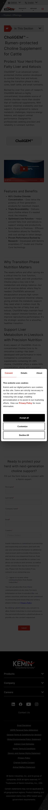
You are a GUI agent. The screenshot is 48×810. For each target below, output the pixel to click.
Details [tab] (24, 373)
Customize (22, 426)
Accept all (24, 418)
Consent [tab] (9, 373)
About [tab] (39, 373)
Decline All (24, 435)
